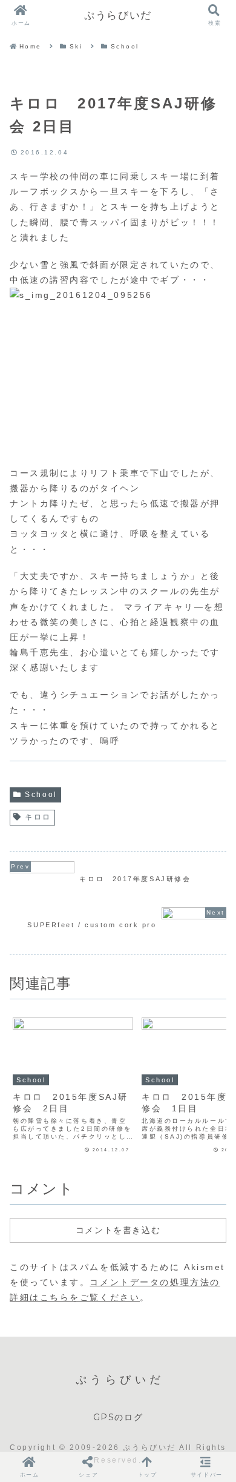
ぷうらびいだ (118, 14)
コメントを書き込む (118, 1230)
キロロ (38, 817)
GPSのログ (118, 1417)
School (41, 794)
